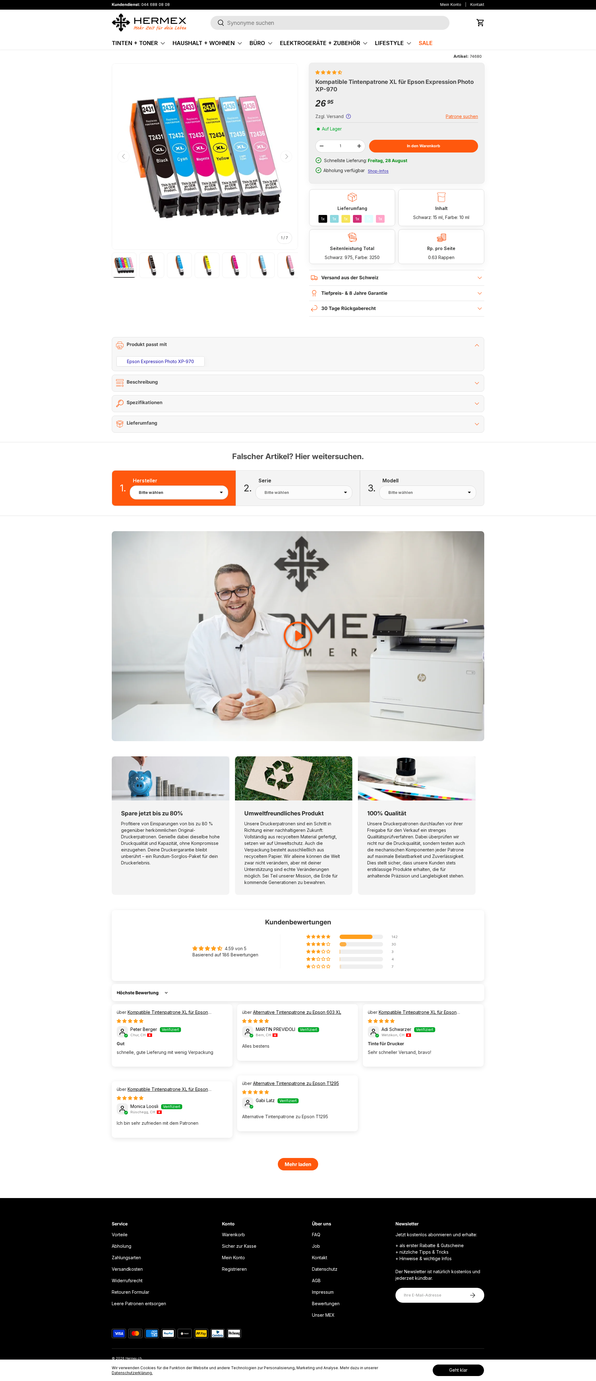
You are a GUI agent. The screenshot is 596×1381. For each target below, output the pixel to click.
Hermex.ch (133, 1358)
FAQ (316, 1234)
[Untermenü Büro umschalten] (270, 43)
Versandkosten (127, 1269)
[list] (205, 156)
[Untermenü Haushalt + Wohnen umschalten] (239, 43)
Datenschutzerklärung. (132, 1372)
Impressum (323, 1292)
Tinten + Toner (135, 43)
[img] (130, 1020)
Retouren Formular (130, 1292)
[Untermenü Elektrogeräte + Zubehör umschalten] (365, 43)
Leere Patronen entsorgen (139, 1303)
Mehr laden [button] (298, 1164)
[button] (480, 23)
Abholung (121, 1246)
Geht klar (458, 1370)
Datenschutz (324, 1269)
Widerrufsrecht (127, 1280)
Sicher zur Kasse (239, 1246)
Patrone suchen (462, 116)
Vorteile (120, 1234)
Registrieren (234, 1269)
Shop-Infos (378, 171)
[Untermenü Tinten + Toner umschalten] (162, 43)
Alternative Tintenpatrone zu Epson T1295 (296, 1083)
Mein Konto (450, 4)
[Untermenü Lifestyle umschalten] (409, 43)
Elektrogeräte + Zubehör (320, 43)
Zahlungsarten (126, 1257)
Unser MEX (323, 1315)
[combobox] (329, 23)
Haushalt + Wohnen (204, 43)
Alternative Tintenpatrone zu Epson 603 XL (297, 1012)
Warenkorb (233, 1234)
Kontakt (477, 4)
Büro (257, 43)
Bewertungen (326, 1303)
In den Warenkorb (423, 146)
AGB (316, 1280)
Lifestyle (389, 43)
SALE (426, 43)
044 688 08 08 (155, 4)
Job (316, 1246)
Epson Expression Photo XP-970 (160, 361)
